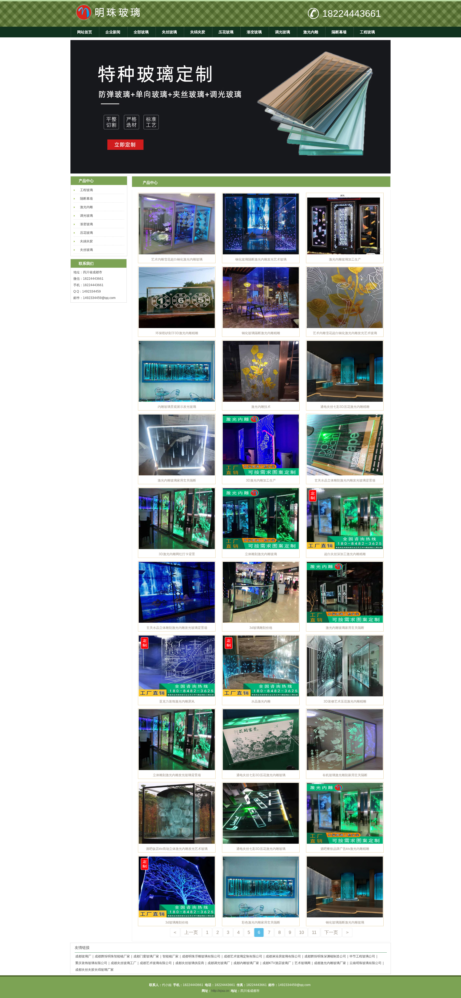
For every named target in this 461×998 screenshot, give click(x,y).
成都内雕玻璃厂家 (246, 963)
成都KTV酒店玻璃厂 (277, 963)
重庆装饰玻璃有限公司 (91, 963)
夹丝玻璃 (169, 32)
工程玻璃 (367, 32)
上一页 (191, 932)
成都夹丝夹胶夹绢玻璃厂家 (94, 970)
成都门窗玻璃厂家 (146, 956)
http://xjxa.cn (220, 991)
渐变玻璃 (254, 32)
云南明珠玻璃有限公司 (365, 963)
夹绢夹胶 (197, 32)
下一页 (331, 932)
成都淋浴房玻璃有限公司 (283, 956)
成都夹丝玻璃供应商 (189, 963)
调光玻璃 (282, 32)
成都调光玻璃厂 (219, 963)
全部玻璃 (141, 32)
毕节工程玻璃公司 (362, 956)
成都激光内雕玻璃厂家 (330, 963)
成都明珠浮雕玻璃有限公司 (201, 956)
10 (301, 932)
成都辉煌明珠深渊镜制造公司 (325, 956)
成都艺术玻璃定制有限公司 (243, 956)
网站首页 (84, 32)
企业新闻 (112, 32)
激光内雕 (310, 32)
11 (314, 932)
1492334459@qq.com (99, 298)
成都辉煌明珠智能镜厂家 (112, 956)
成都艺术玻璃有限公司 (156, 963)
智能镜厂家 (170, 956)
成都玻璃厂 (83, 956)
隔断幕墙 (339, 32)
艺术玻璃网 (303, 963)
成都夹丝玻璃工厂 (123, 963)
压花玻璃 (225, 32)
